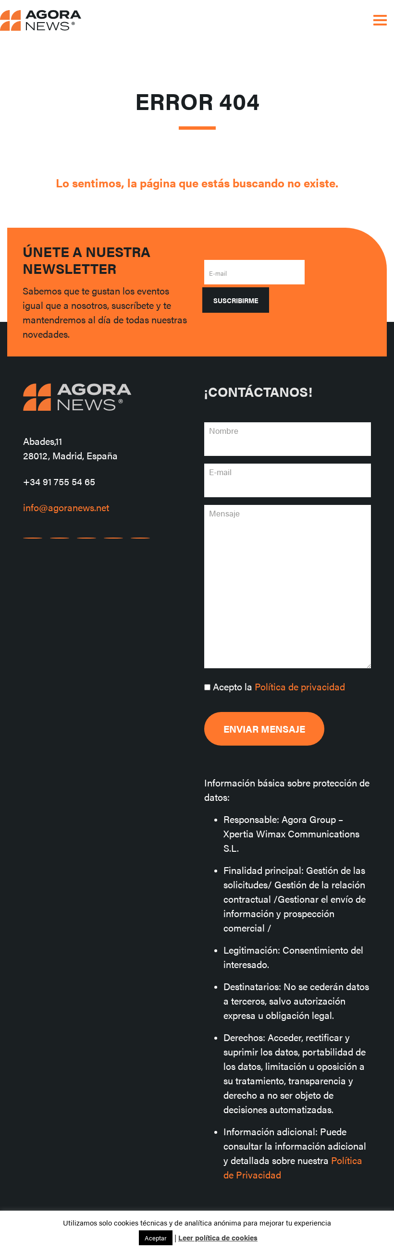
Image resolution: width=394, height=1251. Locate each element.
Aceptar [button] (156, 1237)
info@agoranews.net (66, 507)
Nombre (223, 430)
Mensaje (224, 513)
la (279, 686)
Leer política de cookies (218, 1237)
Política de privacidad (300, 686)
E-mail (218, 273)
